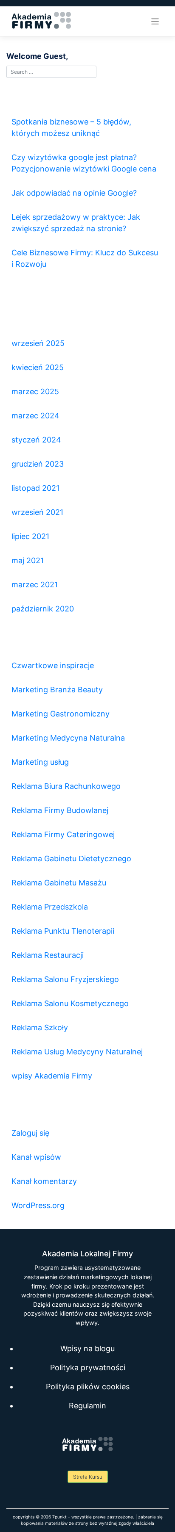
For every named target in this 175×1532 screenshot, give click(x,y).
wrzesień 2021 (37, 512)
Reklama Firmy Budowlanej (59, 810)
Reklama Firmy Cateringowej (63, 834)
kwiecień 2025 (37, 367)
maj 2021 (27, 560)
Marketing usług (40, 762)
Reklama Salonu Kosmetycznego (70, 1003)
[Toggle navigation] (155, 21)
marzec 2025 (35, 391)
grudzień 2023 (37, 463)
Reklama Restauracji (47, 955)
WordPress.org (38, 1205)
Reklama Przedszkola (49, 906)
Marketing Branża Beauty (57, 689)
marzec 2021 (34, 584)
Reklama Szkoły (39, 1027)
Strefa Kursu (87, 1477)
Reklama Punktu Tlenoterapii (62, 930)
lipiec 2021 (30, 536)
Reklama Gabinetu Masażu (58, 882)
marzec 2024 (35, 415)
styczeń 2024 (36, 439)
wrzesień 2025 (38, 343)
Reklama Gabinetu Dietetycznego (71, 858)
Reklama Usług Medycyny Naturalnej (77, 1051)
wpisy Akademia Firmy (51, 1075)
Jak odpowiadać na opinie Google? (74, 192)
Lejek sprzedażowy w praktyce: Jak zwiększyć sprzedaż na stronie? (75, 223)
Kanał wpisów (36, 1157)
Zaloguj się (30, 1132)
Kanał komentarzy (44, 1181)
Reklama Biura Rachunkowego (66, 786)
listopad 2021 (35, 488)
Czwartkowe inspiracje (52, 665)
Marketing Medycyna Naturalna (68, 737)
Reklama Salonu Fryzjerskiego (65, 979)
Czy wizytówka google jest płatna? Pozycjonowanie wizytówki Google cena (83, 163)
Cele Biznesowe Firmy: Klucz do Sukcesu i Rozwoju (84, 258)
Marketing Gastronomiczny (60, 713)
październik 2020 (42, 608)
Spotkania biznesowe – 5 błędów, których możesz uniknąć (71, 127)
